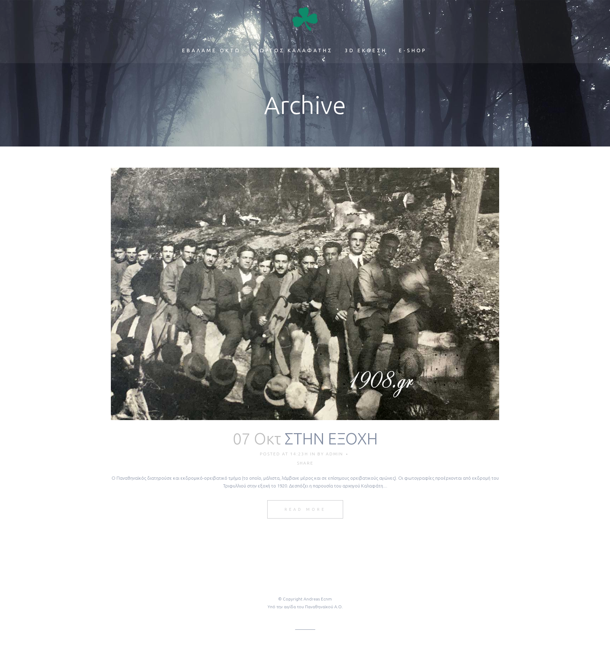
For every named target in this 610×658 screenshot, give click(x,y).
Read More (305, 509)
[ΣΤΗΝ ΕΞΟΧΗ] (305, 294)
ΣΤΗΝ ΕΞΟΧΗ (331, 439)
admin (334, 453)
